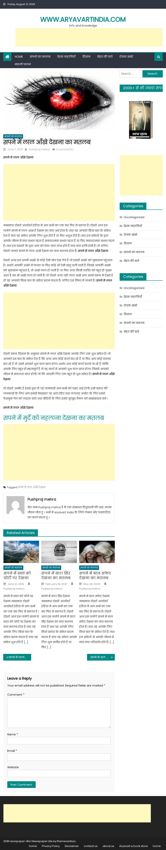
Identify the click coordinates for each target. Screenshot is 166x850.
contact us (91, 846)
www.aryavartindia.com (83, 19)
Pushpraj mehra (39, 149)
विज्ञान (86, 57)
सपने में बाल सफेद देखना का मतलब (95, 575)
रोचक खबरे (126, 57)
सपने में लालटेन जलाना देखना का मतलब (20, 657)
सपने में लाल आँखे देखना (31, 487)
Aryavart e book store (133, 846)
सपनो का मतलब (40, 57)
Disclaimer (72, 846)
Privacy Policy (51, 846)
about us (108, 846)
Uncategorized (134, 217)
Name (12, 734)
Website (13, 767)
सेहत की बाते (105, 57)
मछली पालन (23, 64)
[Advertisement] (89, 37)
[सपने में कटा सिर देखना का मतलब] (59, 552)
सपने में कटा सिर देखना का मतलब (55, 575)
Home (19, 57)
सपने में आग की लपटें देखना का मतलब (102, 657)
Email (12, 751)
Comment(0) (64, 149)
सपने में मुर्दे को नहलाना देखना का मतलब (53, 418)
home (33, 846)
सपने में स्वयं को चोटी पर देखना (17, 575)
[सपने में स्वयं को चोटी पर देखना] (21, 552)
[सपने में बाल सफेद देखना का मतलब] (97, 552)
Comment (15, 695)
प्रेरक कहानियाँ (66, 57)
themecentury (66, 841)
